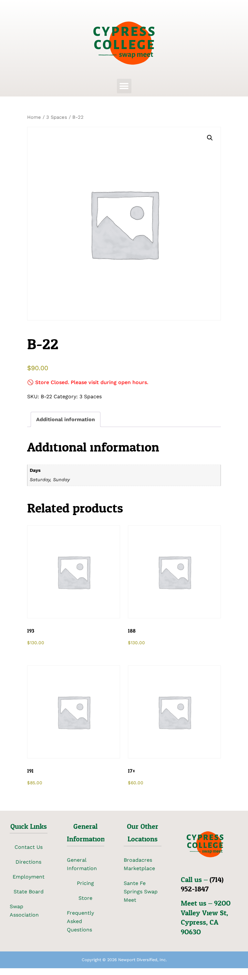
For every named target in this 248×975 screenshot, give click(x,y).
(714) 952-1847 (202, 884)
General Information (82, 864)
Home (34, 117)
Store (85, 898)
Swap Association (24, 910)
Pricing (85, 883)
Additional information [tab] (65, 419)
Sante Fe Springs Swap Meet (141, 891)
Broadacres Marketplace (139, 864)
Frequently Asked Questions (80, 921)
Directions (28, 862)
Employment (29, 877)
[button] (124, 86)
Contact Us (29, 847)
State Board (29, 892)
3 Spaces (56, 117)
